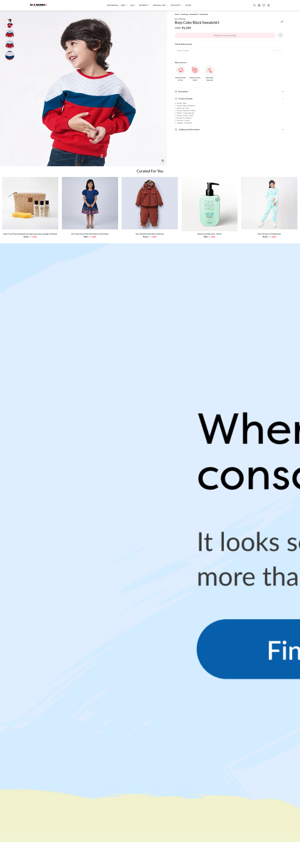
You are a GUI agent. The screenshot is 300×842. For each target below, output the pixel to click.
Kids (132, 5)
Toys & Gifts (175, 5)
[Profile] (259, 5)
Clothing (184, 14)
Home (177, 14)
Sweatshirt (193, 14)
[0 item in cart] (268, 5)
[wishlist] (263, 5)
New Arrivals (112, 5)
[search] (254, 5)
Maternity (143, 5)
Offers (188, 5)
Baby (123, 5)
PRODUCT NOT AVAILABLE (225, 35)
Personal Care (159, 5)
